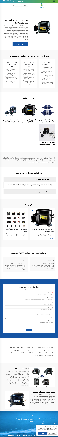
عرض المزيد (52, 238)
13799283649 (26, 421)
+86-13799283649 (7, 0)
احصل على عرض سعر (20, 44)
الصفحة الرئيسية (52, 418)
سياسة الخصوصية (11, 435)
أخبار (54, 421)
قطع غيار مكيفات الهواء (42, 418)
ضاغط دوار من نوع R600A (30, 350)
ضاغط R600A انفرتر (29, 347)
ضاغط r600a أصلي (39, 355)
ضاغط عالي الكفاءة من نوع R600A (28, 352)
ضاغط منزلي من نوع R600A (16, 350)
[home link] (42, 5)
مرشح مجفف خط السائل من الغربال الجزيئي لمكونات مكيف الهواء (47, 121)
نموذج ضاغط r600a (14, 352)
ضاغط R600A (50, 347)
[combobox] (50, 300)
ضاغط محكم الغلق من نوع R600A (46, 350)
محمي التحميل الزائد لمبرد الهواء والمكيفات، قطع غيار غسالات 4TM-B (47, 143)
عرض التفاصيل (47, 132)
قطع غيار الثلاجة (43, 419)
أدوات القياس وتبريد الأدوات (41, 421)
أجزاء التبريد (44, 423)
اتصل (54, 423)
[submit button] (27, 5)
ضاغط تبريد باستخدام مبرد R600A (16, 347)
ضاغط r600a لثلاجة (49, 355)
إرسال (29, 330)
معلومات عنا (53, 419)
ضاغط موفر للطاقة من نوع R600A (46, 352)
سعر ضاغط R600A (41, 347)
